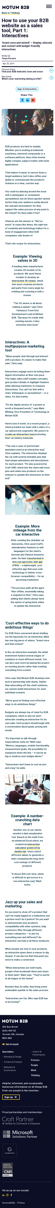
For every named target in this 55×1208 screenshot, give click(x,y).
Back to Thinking (11, 13)
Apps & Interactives (27, 89)
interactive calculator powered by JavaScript (27, 848)
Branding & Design (12, 1056)
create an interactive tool (19, 434)
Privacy (21, 1203)
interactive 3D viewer (24, 280)
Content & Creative (13, 1062)
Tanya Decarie (9, 58)
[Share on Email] (33, 100)
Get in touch (12, 1044)
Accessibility (8, 1203)
